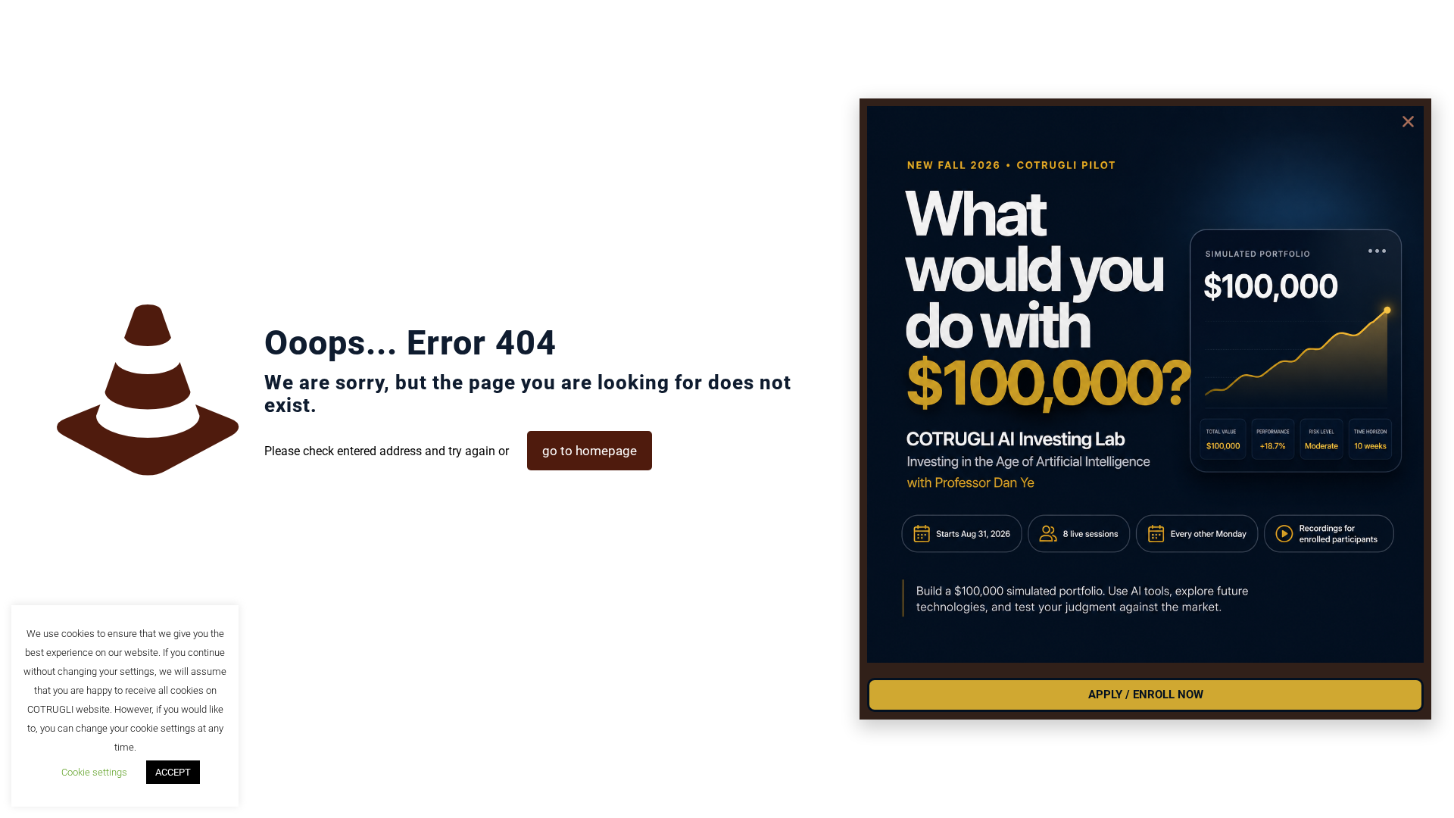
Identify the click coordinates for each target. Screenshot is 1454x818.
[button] (1408, 122)
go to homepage (589, 450)
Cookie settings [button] (94, 772)
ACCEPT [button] (173, 772)
